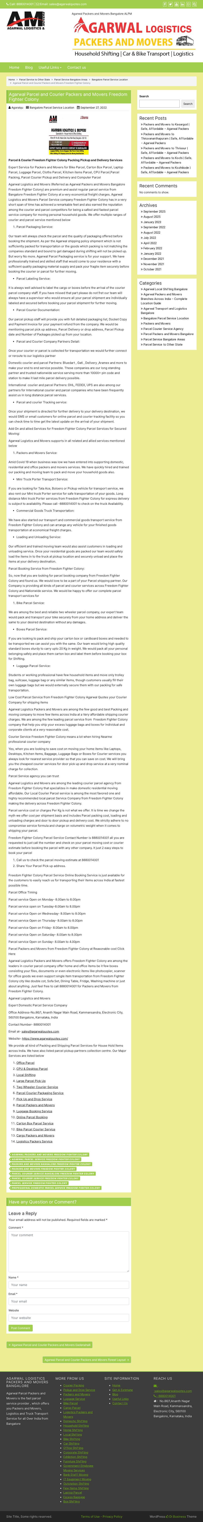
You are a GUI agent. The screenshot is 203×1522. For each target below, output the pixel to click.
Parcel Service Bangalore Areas (70, 79)
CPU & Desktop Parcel (32, 1069)
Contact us (76, 67)
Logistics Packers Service (34, 1141)
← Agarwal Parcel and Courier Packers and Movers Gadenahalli (49, 1345)
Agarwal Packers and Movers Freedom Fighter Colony (50, 1154)
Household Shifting (76, 1426)
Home (14, 67)
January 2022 (152, 253)
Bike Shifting (71, 1439)
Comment (16, 1227)
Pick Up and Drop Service (34, 1099)
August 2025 (152, 217)
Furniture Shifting (75, 1461)
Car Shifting (71, 1443)
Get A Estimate (122, 1390)
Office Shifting (73, 1448)
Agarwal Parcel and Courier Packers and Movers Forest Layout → (87, 1359)
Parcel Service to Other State (34, 79)
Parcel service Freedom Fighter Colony (39, 1183)
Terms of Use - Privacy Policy (101, 1516)
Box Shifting (71, 1501)
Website (14, 1310)
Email (13, 1294)
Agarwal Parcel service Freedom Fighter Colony (46, 1159)
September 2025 (154, 211)
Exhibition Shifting (75, 1457)
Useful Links (49, 67)
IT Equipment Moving (77, 1479)
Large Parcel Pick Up (31, 1081)
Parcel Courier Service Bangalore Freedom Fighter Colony (53, 1173)
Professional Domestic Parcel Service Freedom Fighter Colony (56, 1188)
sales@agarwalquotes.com (68, 4)
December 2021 (154, 259)
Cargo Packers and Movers (35, 1135)
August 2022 (152, 232)
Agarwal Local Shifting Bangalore (166, 289)
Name (13, 1277)
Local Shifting (25, 1075)
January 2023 (152, 222)
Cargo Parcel (71, 1408)
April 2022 (150, 243)
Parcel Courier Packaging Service (40, 1093)
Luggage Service (74, 1399)
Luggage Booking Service (34, 1111)
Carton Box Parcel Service (35, 1123)
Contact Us (120, 1403)
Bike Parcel (70, 1403)
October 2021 (153, 269)
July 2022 (150, 238)
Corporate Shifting (75, 1452)
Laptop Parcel (72, 1492)
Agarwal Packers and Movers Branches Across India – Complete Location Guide (164, 299)
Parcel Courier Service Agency (163, 329)
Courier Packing (73, 1385)
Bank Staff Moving (75, 1475)
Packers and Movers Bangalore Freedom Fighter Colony (51, 1164)
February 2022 (153, 248)
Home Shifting (73, 1430)
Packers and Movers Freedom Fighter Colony (43, 1169)
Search (144, 96)
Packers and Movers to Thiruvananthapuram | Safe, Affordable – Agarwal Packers (167, 138)
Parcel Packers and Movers (35, 1105)
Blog (29, 67)
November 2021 (154, 264)
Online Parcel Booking (32, 1117)
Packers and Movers (157, 323)
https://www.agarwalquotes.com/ (45, 1038)
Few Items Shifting (76, 1488)
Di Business (177, 1516)
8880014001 (25, 4)
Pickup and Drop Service (79, 1390)
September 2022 (154, 227)
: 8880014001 (166, 1396)
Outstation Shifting (76, 1483)
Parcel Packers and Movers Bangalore (169, 334)
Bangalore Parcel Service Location (110, 79)
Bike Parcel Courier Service (35, 1129)
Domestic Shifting (75, 1421)
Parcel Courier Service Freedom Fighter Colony (45, 1178)
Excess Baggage (74, 1497)
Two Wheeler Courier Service (37, 1087)
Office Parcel (25, 1063)
